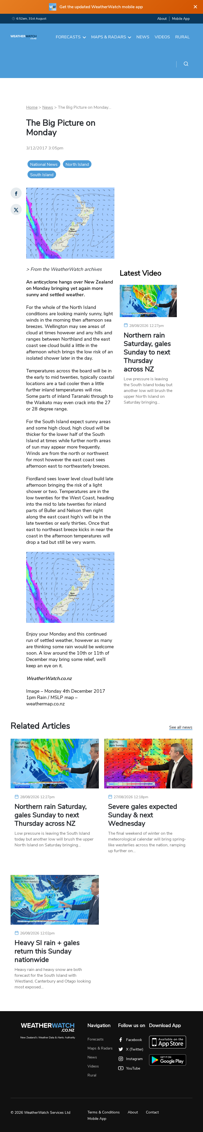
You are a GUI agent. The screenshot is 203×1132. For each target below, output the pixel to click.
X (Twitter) (134, 1049)
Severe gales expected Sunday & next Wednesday (142, 815)
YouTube (133, 1068)
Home (32, 107)
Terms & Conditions (103, 1112)
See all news (180, 727)
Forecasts (68, 37)
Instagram (134, 1058)
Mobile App (181, 18)
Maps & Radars (108, 37)
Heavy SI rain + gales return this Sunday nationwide (47, 951)
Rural (182, 37)
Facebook (134, 1039)
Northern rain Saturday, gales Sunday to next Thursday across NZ (147, 352)
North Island (77, 164)
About (162, 18)
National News (44, 164)
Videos (162, 37)
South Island (41, 175)
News (142, 37)
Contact (152, 1112)
